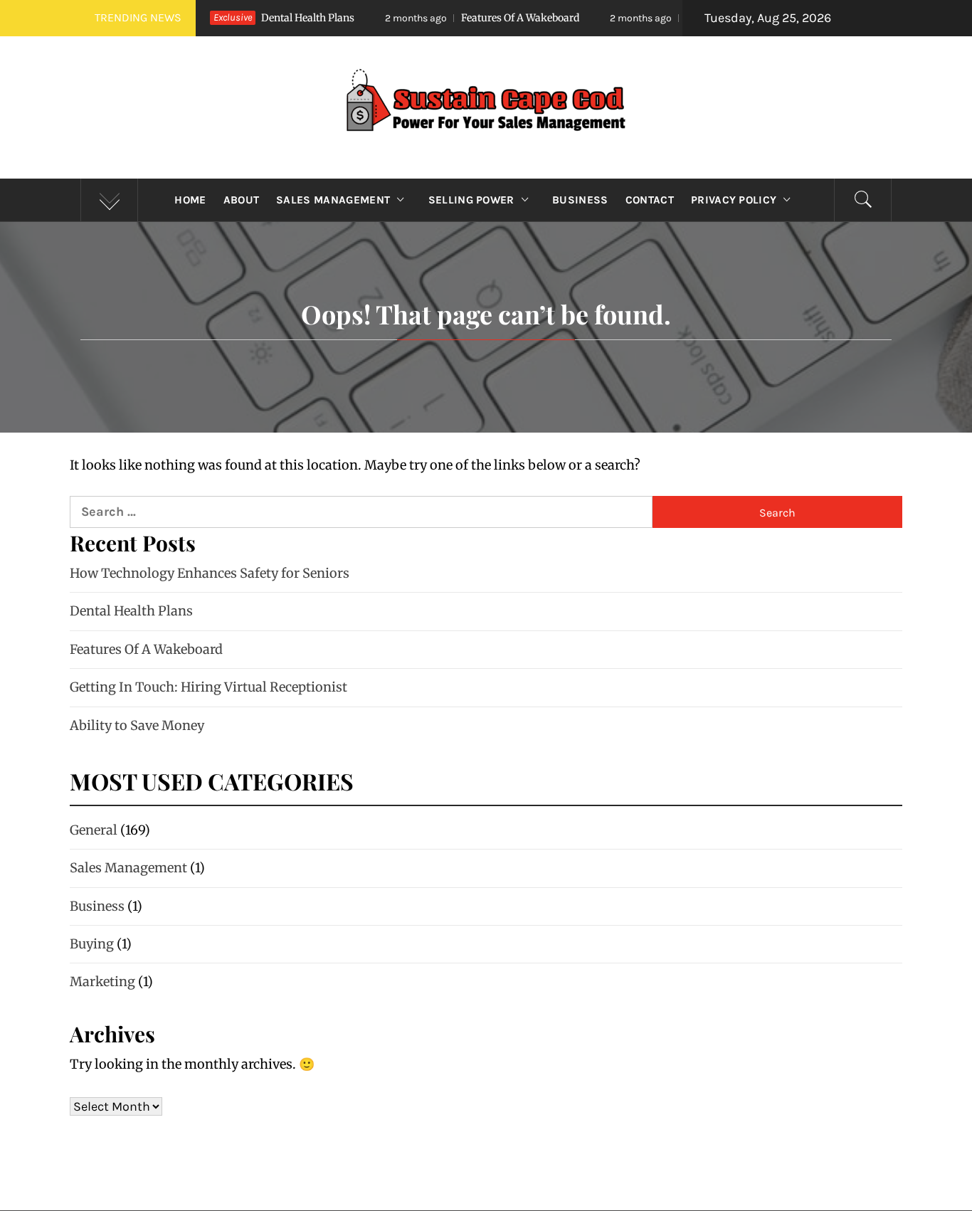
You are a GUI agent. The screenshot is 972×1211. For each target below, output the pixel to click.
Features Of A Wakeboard (451, 17)
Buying (92, 944)
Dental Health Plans (131, 611)
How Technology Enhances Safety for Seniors (209, 573)
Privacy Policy (733, 200)
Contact (649, 200)
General (93, 830)
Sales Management (333, 200)
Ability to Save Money (137, 725)
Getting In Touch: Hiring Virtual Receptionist (208, 687)
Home (190, 200)
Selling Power (471, 200)
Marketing (102, 981)
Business (580, 200)
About (241, 200)
